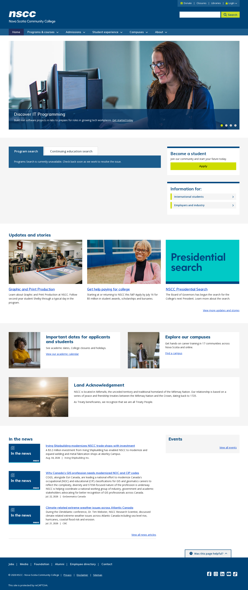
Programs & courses (40, 32)
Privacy (68, 575)
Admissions (73, 32)
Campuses (137, 32)
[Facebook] (209, 573)
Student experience (105, 32)
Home (16, 32)
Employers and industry (189, 205)
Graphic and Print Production (32, 289)
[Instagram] (216, 573)
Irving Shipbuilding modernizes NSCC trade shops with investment (90, 445)
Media (24, 564)
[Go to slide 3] (231, 125)
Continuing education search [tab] (71, 151)
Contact (106, 564)
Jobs (11, 564)
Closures (201, 3)
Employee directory (83, 564)
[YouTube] (229, 573)
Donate (188, 3)
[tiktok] (235, 573)
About (159, 32)
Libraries (216, 3)
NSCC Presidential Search (187, 289)
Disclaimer (82, 575)
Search (232, 15)
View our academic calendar (62, 354)
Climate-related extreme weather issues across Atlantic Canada (89, 507)
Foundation (41, 564)
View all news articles (143, 534)
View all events (228, 447)
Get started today (122, 120)
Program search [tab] (26, 151)
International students (189, 196)
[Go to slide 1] (222, 125)
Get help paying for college (108, 289)
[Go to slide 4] (235, 125)
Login (231, 3)
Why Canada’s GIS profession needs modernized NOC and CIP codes (92, 473)
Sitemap (97, 575)
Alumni (59, 564)
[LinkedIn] (222, 573)
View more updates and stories (221, 310)
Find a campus (173, 353)
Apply (203, 166)
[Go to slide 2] (226, 125)
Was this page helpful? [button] (209, 553)
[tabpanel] (85, 161)
